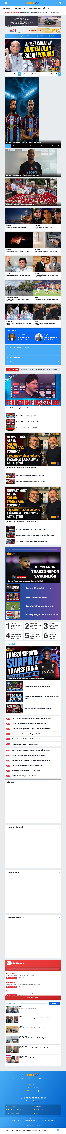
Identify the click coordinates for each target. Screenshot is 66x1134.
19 (54, 74)
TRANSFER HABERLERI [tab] (43, 370)
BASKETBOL (50, 1120)
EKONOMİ (37, 249)
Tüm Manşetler (40, 1110)
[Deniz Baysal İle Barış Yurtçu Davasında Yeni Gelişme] (47, 264)
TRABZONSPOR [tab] (13, 370)
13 (38, 74)
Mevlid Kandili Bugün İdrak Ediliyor (16, 227)
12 (35, 74)
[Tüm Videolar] (59, 549)
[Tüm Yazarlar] (59, 330)
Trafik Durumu (39, 1106)
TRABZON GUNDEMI (19, 8)
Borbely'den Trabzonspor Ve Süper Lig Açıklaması (53, 636)
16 (46, 74)
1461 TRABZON (26, 1120)
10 (30, 74)
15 (43, 74)
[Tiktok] (39, 1097)
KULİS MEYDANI (16, 1120)
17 (49, 74)
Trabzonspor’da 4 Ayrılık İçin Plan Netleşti (16, 626)
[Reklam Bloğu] (33, 21)
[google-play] (37, 1101)
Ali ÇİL (46, 335)
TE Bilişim (37, 1125)
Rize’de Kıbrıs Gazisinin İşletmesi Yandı (17, 251)
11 (33, 74)
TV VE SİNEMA (42, 1120)
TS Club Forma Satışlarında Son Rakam (35, 636)
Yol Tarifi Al (22, 977)
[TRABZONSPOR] (59, 872)
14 (41, 74)
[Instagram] (30, 1097)
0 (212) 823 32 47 (12, 977)
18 (51, 74)
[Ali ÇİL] (39, 337)
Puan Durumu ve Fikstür (14, 1110)
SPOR (36, 321)
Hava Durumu (12, 1106)
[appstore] (28, 1101)
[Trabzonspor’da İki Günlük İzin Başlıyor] (14, 686)
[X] (24, 1097)
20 (57, 74)
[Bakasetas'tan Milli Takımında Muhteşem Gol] (13, 606)
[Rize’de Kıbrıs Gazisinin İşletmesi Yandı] (19, 240)
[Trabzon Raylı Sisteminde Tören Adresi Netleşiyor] (19, 288)
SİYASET (8, 273)
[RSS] (45, 1097)
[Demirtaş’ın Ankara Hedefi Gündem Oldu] (19, 264)
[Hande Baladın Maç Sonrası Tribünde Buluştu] (47, 312)
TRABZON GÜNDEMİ (12, 297)
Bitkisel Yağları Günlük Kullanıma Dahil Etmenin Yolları (29, 723)
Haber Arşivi (39, 1113)
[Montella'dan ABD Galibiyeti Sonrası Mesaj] (14, 708)
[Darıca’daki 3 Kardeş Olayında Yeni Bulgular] (47, 216)
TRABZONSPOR (6, 8)
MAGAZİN (37, 273)
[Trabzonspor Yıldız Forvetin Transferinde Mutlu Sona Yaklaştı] (14, 697)
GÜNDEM (46, 8)
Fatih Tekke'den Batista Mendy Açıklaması (53, 626)
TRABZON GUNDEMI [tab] (27, 370)
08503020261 (34, 1087)
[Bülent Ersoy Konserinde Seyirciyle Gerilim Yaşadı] (19, 312)
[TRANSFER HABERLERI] (59, 917)
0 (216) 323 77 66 (12, 986)
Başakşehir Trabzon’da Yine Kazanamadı (46, 299)
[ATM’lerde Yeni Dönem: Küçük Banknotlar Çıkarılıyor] (47, 240)
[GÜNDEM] (59, 782)
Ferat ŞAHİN (21, 335)
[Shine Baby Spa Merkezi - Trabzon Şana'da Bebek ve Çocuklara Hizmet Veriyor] (13, 615)
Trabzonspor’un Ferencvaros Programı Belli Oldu (27, 734)
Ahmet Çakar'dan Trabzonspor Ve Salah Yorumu (16, 636)
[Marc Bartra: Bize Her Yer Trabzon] (13, 597)
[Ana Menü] (6, 3)
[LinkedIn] (33, 1097)
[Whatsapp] (42, 1097)
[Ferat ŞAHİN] (12, 337)
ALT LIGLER (34, 1120)
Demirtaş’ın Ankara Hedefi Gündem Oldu (18, 275)
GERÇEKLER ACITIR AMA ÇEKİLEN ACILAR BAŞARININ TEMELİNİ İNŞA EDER (51, 338)
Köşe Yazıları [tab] (12, 330)
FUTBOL (37, 297)
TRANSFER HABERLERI (34, 8)
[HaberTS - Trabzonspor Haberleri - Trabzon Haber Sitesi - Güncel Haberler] (33, 3)
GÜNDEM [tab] (56, 370)
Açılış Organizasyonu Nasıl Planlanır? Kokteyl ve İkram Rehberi (31, 718)
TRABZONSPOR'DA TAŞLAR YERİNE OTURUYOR (23, 338)
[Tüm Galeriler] (59, 644)
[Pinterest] (27, 1097)
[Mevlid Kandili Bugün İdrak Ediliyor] (19, 216)
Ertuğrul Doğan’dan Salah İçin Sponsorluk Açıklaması (35, 626)
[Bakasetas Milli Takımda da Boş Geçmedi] (13, 588)
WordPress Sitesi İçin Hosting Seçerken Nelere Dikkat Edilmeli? (31, 728)
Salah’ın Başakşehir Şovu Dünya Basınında (25, 744)
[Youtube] (36, 1097)
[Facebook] (21, 1097)
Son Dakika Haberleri (13, 1113)
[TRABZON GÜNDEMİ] (59, 827)
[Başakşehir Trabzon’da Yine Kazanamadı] (47, 288)
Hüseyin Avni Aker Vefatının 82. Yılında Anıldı (35, 12)
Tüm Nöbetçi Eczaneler (33, 997)
